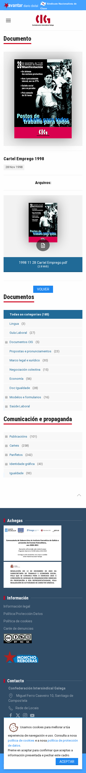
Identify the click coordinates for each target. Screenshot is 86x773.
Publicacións (23, 436)
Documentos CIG (24, 342)
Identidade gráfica (26, 464)
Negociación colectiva (29, 369)
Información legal (17, 606)
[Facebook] (10, 715)
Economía (21, 378)
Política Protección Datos (23, 614)
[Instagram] (25, 715)
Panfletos (21, 455)
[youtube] (32, 715)
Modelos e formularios (29, 397)
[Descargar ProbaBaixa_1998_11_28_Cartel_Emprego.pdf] (43, 245)
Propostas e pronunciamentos (34, 351)
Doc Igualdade (24, 388)
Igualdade (21, 473)
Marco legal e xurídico (29, 360)
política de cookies (21, 740)
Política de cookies (18, 621)
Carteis (19, 445)
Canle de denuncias (18, 628)
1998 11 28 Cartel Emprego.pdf (43, 264)
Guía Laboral (22, 332)
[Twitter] (18, 715)
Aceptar (66, 761)
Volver (43, 289)
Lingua (17, 323)
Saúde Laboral (20, 406)
